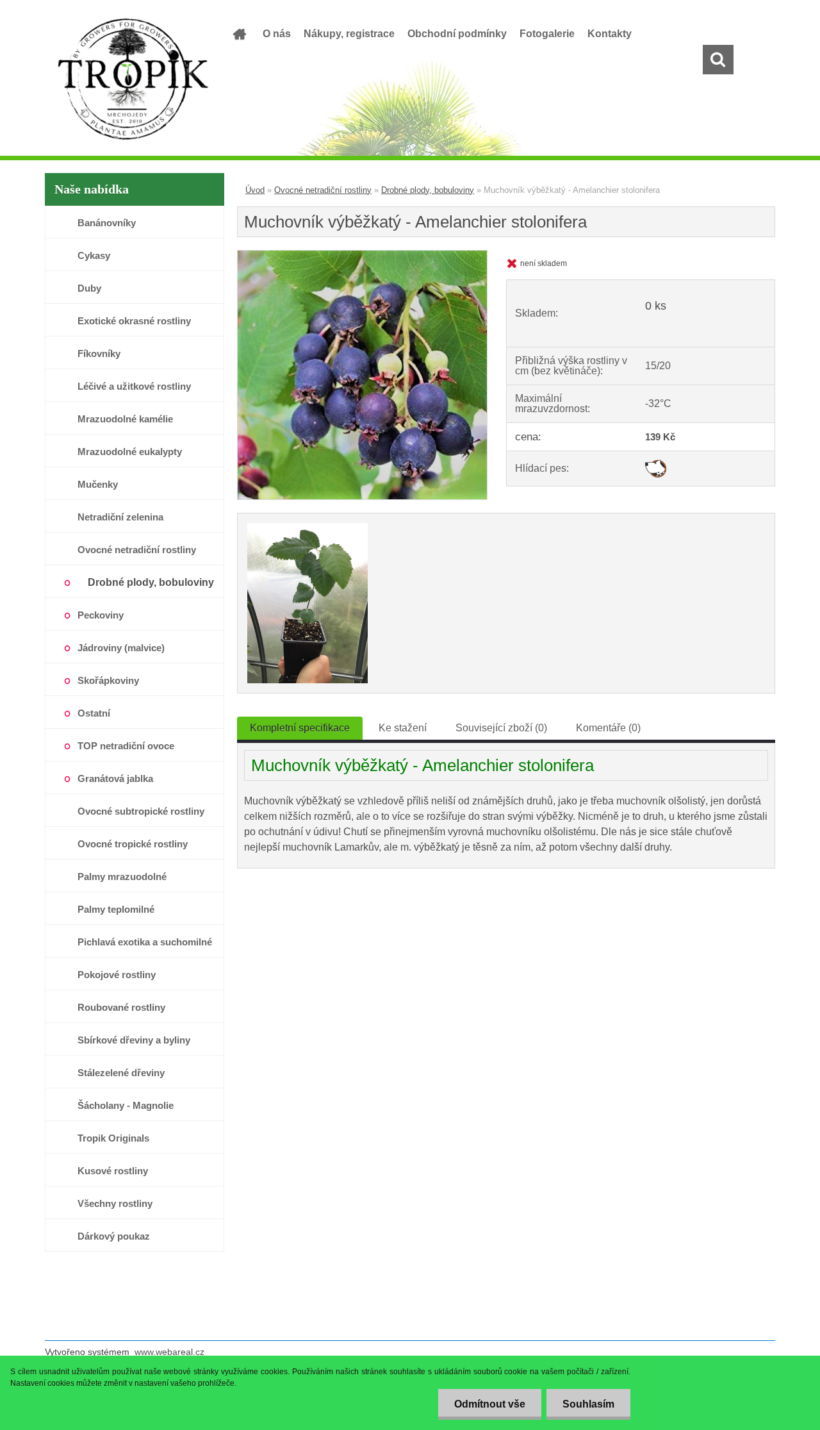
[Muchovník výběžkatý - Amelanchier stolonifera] (362, 255)
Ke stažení (403, 727)
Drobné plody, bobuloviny (427, 190)
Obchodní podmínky (457, 33)
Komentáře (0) (608, 727)
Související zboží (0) (501, 727)
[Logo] (133, 79)
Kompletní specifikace (300, 727)
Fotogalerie (547, 33)
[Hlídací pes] (655, 464)
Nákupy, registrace (349, 33)
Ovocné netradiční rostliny (323, 190)
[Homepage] (238, 34)
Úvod (255, 190)
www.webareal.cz (169, 1352)
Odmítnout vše (489, 1404)
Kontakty (609, 33)
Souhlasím (588, 1404)
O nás (277, 33)
